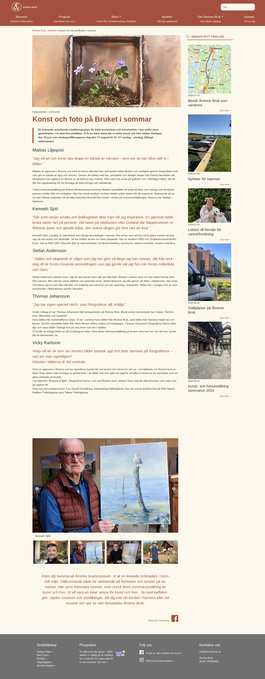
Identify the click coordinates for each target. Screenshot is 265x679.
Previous (37, 489)
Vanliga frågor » (45, 651)
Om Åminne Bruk (210, 17)
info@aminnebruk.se (210, 651)
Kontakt (249, 17)
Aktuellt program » (46, 665)
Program (64, 17)
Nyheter (167, 17)
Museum (21, 17)
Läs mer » (225, 110)
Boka (121, 17)
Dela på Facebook (159, 620)
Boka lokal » (43, 655)
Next (174, 489)
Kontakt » (42, 658)
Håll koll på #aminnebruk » (159, 661)
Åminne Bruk (39, 30)
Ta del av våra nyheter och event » (164, 653)
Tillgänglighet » (44, 662)
